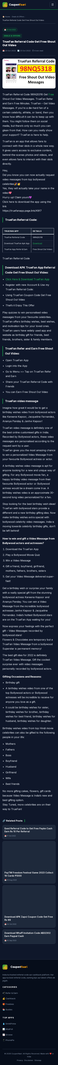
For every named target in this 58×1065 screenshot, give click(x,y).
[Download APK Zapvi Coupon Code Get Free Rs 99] (29, 899)
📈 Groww (7, 1034)
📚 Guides (7, 1009)
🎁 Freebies (8, 1004)
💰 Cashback (8, 998)
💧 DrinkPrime (9, 1023)
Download (37, 243)
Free (51, 94)
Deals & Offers (18, 17)
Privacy (20, 1060)
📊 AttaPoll (7, 1029)
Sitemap (37, 1060)
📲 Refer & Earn (10, 993)
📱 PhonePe (8, 1040)
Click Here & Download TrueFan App (27, 279)
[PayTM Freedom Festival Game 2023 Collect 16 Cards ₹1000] (29, 855)
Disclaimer (28, 1060)
